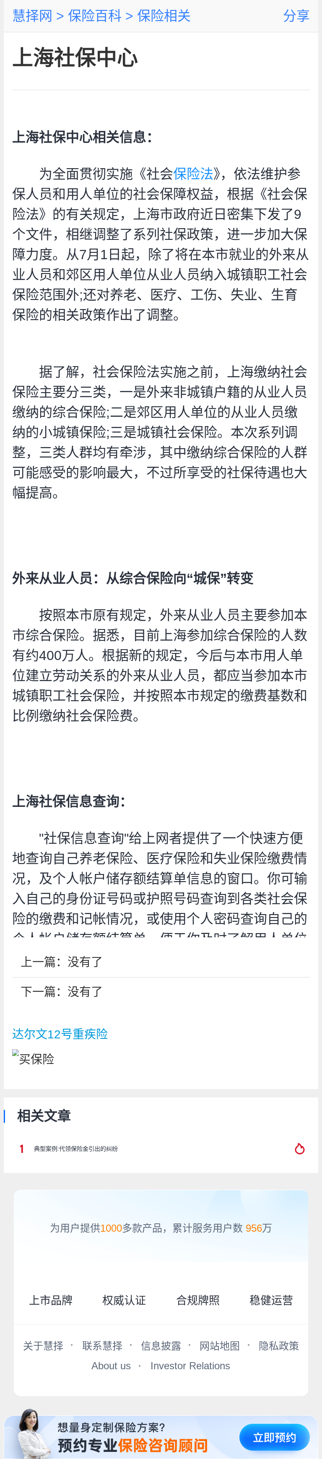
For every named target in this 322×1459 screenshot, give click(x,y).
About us (111, 1365)
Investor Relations (190, 1365)
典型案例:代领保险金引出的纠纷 (76, 1148)
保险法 (193, 174)
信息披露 (161, 1346)
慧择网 (32, 15)
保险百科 (93, 15)
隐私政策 (279, 1346)
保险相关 (162, 15)
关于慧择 (43, 1346)
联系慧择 (102, 1346)
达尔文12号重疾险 (60, 1034)
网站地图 (220, 1346)
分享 (296, 15)
